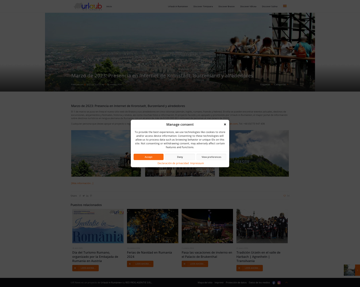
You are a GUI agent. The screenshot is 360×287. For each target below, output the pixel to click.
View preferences (211, 157)
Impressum (197, 163)
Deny (180, 157)
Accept (148, 157)
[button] (225, 124)
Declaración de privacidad (173, 163)
